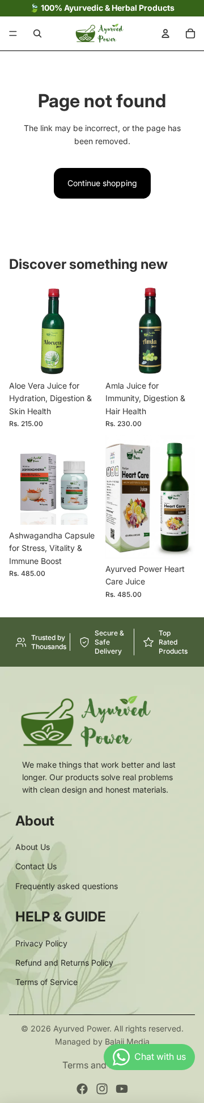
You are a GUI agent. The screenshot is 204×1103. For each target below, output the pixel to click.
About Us (32, 847)
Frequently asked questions (66, 886)
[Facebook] (82, 1089)
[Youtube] (122, 1089)
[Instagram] (102, 1089)
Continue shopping (102, 183)
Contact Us (36, 866)
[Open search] (37, 33)
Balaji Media (127, 1041)
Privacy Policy (41, 943)
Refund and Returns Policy (64, 962)
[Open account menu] (165, 33)
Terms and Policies (102, 1065)
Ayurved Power (81, 1028)
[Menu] (13, 33)
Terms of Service (46, 982)
